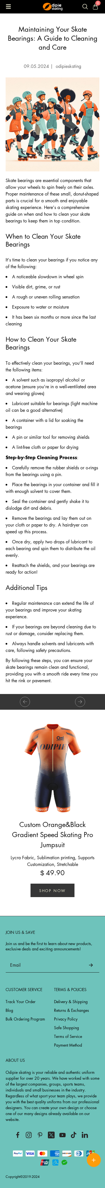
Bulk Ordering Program (25, 1019)
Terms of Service (68, 1036)
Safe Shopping (66, 1027)
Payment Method (68, 1045)
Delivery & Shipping (71, 1001)
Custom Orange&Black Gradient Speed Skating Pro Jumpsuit (52, 834)
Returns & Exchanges (71, 1010)
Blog (9, 1010)
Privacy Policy (66, 1019)
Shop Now (52, 890)
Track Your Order (21, 1001)
